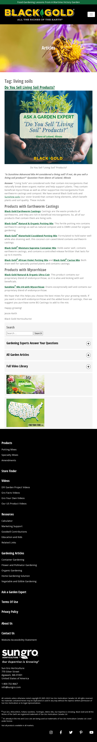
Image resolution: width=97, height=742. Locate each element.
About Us (7, 623)
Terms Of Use (10, 602)
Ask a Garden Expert (14, 592)
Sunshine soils (12, 196)
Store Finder (9, 471)
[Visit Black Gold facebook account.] (61, 732)
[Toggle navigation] (91, 14)
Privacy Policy (10, 612)
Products (7, 443)
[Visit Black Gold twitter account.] (71, 732)
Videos (6, 481)
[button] (48, 343)
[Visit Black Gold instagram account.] (51, 732)
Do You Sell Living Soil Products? (30, 87)
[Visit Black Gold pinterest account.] (81, 732)
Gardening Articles (13, 553)
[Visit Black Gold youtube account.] (91, 732)
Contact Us (8, 633)
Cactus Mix (73, 260)
